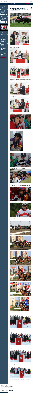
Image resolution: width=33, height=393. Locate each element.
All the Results (3, 57)
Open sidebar (1, 1)
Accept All (11, 390)
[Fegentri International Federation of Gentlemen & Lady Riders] (6, 1)
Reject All (7, 390)
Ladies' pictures (18, 5)
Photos (15, 5)
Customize (3, 390)
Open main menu (31, 1)
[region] (7, 388)
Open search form (30, 1)
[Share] (31, 7)
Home (14, 5)
